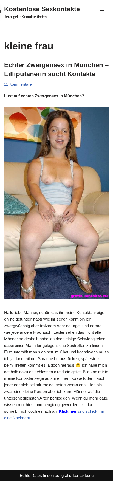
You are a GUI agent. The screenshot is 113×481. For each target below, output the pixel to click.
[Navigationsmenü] (102, 11)
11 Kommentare (18, 84)
